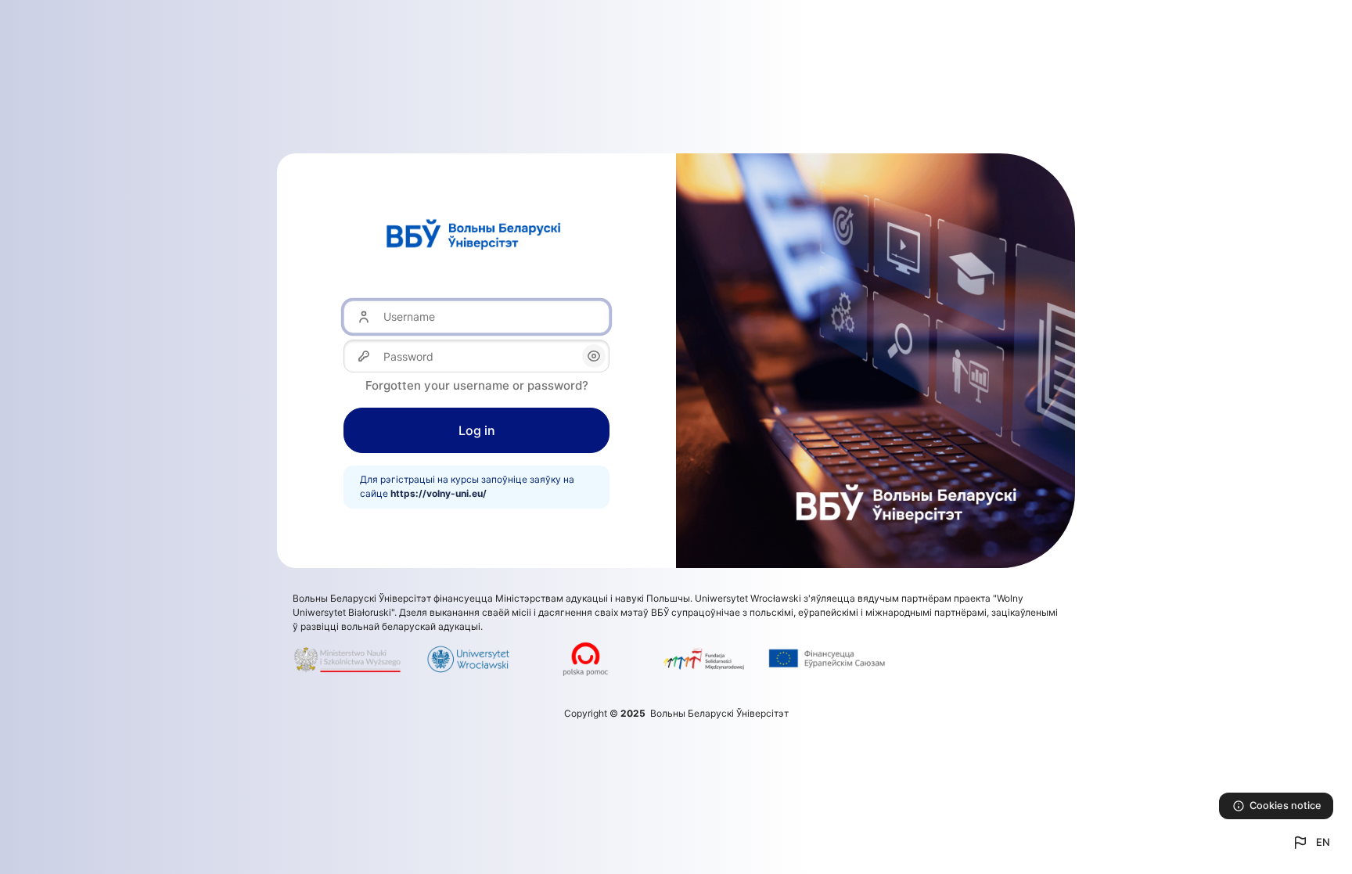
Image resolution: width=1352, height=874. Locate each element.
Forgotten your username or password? (476, 385)
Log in (476, 430)
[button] (1310, 842)
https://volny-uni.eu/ (438, 493)
